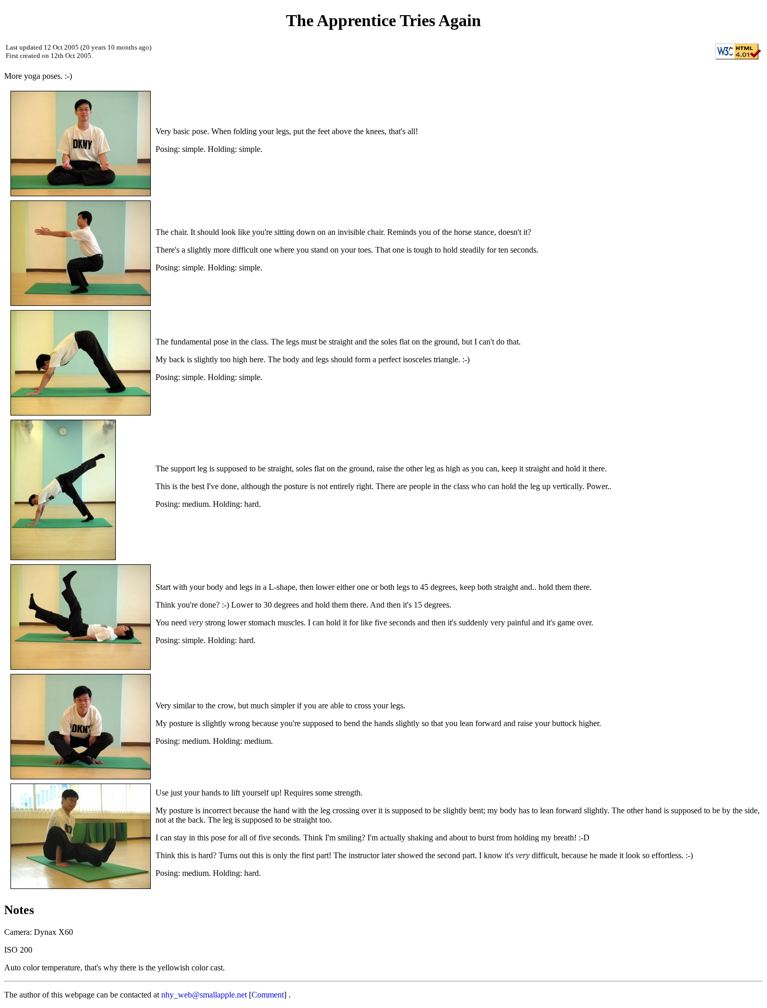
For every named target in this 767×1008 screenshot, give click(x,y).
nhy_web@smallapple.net (204, 994)
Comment (267, 994)
